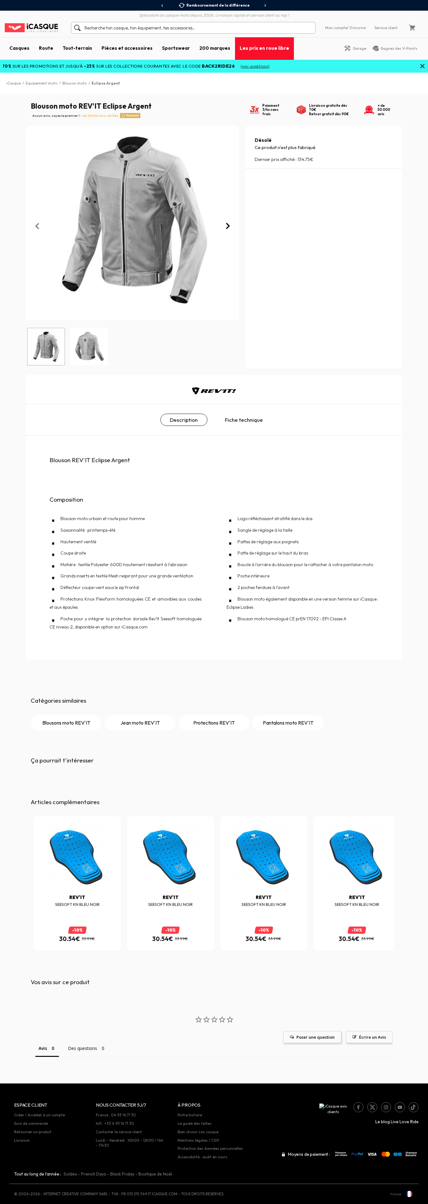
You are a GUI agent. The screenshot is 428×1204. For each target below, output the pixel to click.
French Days (93, 1174)
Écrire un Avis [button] (372, 1037)
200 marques (214, 48)
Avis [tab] (43, 1048)
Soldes (70, 1174)
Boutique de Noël (155, 1174)
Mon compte (336, 27)
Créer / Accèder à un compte (39, 1115)
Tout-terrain (77, 48)
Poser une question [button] (315, 1037)
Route (46, 48)
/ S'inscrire (356, 27)
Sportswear (176, 48)
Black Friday (122, 1174)
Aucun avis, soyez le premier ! (75, 115)
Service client (386, 27)
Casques (19, 48)
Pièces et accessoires (127, 48)
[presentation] (162, 5)
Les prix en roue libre (264, 48)
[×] (422, 66)
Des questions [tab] (82, 1048)
